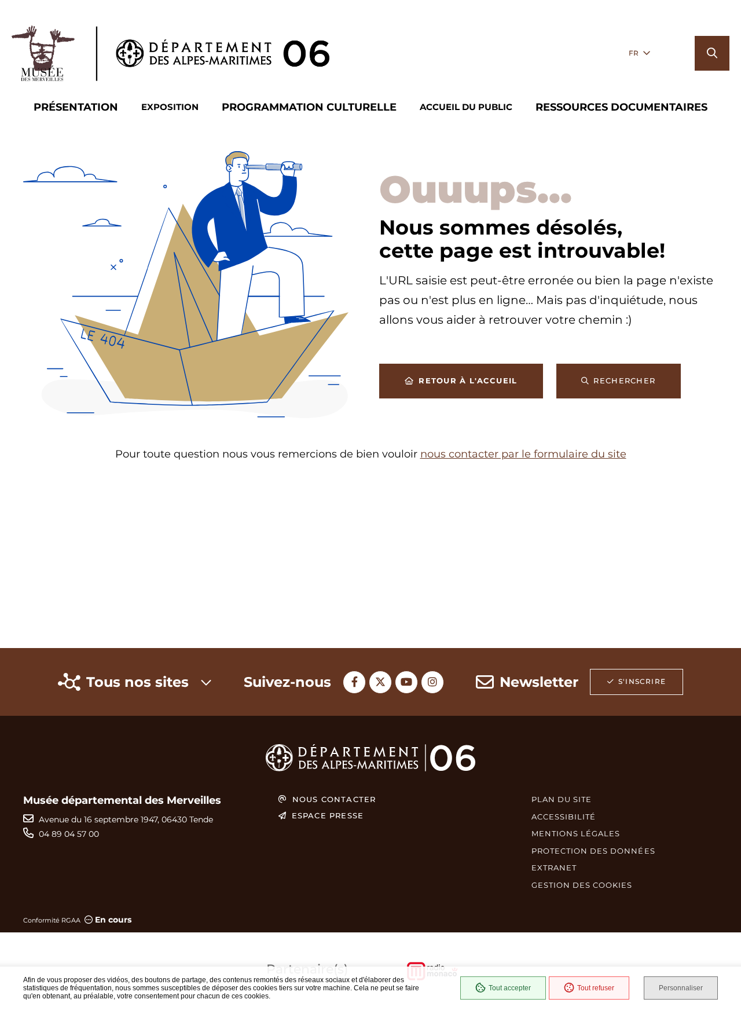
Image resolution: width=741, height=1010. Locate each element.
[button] (712, 53)
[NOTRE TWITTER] (380, 682)
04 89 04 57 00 (69, 834)
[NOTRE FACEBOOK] (354, 682)
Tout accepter (510, 988)
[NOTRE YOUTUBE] (406, 682)
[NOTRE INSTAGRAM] (432, 682)
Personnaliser (681, 988)
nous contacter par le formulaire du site (523, 454)
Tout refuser (595, 988)
